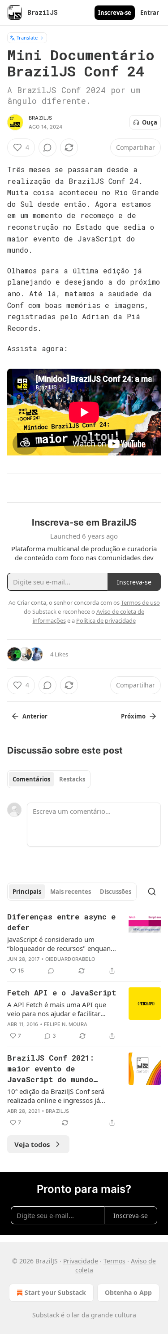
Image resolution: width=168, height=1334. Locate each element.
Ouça (149, 122)
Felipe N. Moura (65, 1024)
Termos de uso (140, 602)
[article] (84, 943)
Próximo (133, 716)
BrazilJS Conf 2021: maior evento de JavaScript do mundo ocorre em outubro (50, 1069)
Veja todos (32, 1144)
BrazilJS (40, 118)
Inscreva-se (114, 13)
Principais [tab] (27, 892)
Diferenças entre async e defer (61, 921)
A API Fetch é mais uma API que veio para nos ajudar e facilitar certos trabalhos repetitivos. (56, 1009)
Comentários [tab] (31, 779)
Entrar (149, 13)
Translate (27, 37)
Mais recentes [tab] (70, 892)
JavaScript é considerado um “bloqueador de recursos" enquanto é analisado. (62, 944)
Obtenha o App (128, 1292)
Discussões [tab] (115, 892)
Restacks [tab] (72, 779)
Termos (114, 1261)
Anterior (34, 716)
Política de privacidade (106, 620)
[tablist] (48, 779)
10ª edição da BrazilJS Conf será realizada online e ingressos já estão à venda (55, 1096)
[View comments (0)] (47, 147)
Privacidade (80, 1261)
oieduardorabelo (70, 959)
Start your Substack (55, 1292)
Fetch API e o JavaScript (61, 992)
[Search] (152, 892)
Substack (45, 1315)
